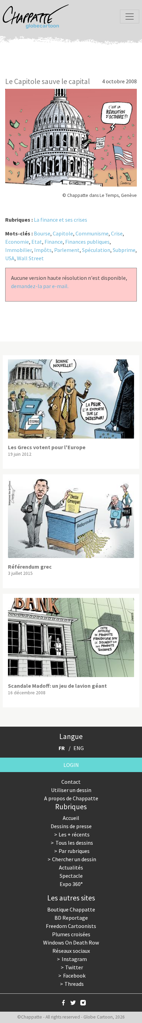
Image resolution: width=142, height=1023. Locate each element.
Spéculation (96, 249)
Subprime (124, 249)
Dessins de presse (71, 826)
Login (71, 764)
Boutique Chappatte (71, 909)
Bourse (42, 233)
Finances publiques (87, 241)
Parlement (67, 249)
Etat (36, 241)
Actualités (71, 867)
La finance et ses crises (60, 219)
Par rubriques (74, 850)
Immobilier (18, 249)
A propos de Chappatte (71, 798)
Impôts (43, 249)
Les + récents (74, 834)
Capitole (63, 233)
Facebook (74, 975)
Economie (17, 241)
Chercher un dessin (74, 859)
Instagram (74, 959)
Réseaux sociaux (71, 950)
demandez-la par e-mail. (40, 286)
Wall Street (30, 258)
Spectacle (71, 875)
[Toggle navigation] (129, 16)
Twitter (74, 967)
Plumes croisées (71, 934)
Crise (117, 233)
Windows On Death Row (71, 942)
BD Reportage (71, 917)
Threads (74, 983)
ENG (78, 748)
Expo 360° (71, 883)
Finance (53, 241)
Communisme (92, 233)
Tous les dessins (74, 842)
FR (62, 748)
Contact (71, 781)
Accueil (71, 817)
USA (9, 258)
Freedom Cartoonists (71, 925)
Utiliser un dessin (71, 790)
